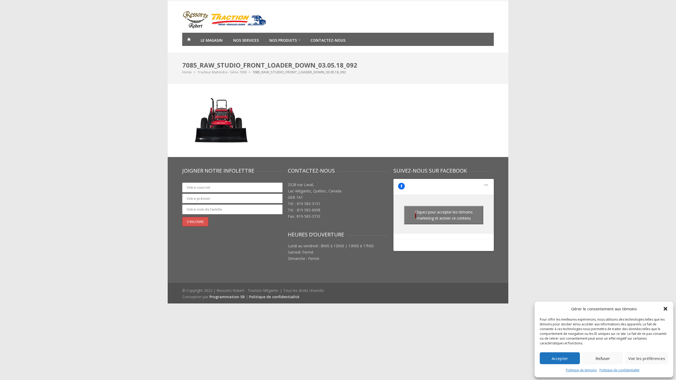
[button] (665, 308)
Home (187, 72)
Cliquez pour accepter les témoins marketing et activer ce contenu (444, 215)
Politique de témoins (581, 370)
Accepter (560, 358)
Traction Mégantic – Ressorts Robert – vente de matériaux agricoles (188, 40)
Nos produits (283, 40)
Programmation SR (227, 296)
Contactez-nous (328, 40)
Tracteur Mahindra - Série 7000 (222, 72)
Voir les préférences (646, 358)
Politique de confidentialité (619, 370)
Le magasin (212, 40)
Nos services (246, 40)
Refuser (602, 358)
